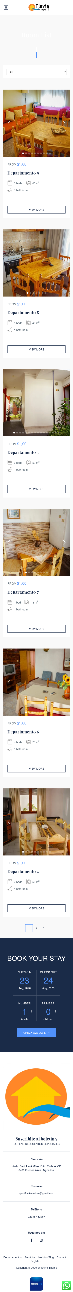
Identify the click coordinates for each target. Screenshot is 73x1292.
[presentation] (9, 123)
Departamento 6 (23, 732)
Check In (24, 972)
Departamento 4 (23, 871)
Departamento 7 (23, 592)
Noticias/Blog (46, 1257)
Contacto (62, 1257)
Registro (35, 1261)
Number (24, 1003)
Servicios (30, 1257)
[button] (23, 153)
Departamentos (12, 1257)
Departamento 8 (23, 312)
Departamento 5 (23, 452)
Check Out (48, 972)
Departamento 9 (23, 173)
